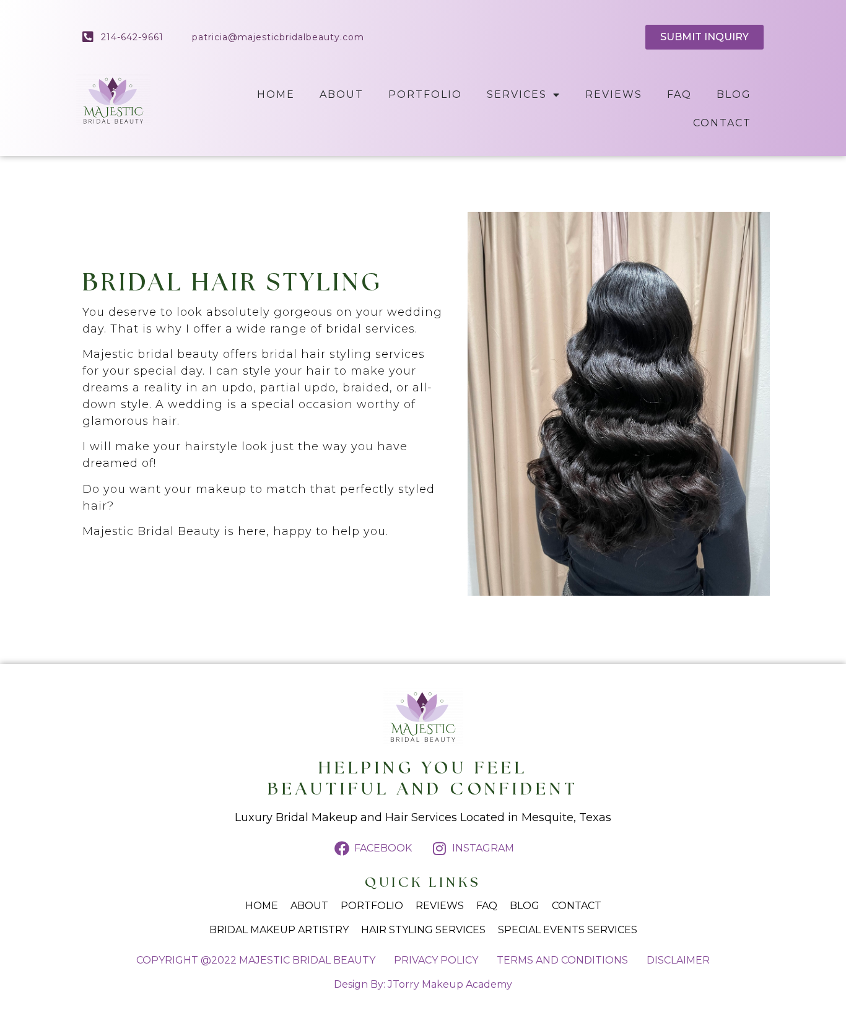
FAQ (679, 94)
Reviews (613, 94)
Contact (722, 123)
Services (517, 94)
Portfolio (425, 94)
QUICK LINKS (423, 882)
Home (276, 94)
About (342, 94)
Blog (734, 94)
